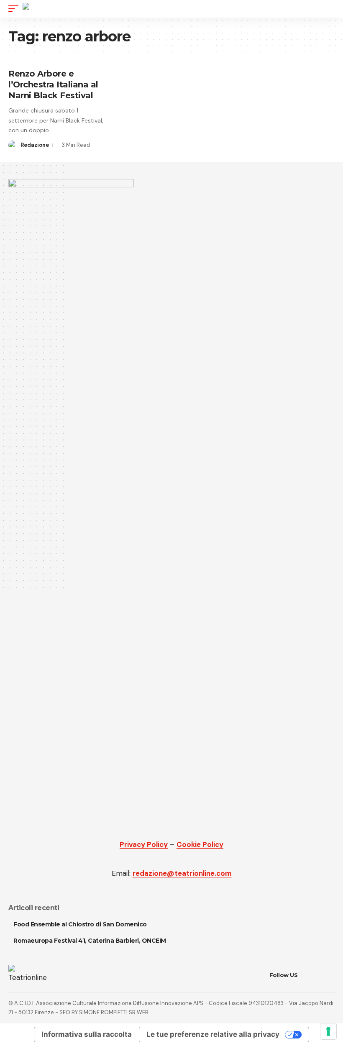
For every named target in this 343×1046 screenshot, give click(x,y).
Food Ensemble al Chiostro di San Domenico (80, 924)
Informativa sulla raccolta (86, 1034)
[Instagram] (330, 975)
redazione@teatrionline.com (182, 873)
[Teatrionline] (45, 9)
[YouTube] (319, 975)
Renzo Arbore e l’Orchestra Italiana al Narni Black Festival (53, 84)
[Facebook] (309, 975)
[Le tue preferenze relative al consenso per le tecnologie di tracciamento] (328, 1031)
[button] (15, 9)
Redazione (34, 144)
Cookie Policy (200, 844)
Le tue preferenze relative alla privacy (212, 1034)
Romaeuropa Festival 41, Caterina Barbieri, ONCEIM (89, 940)
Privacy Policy (144, 844)
